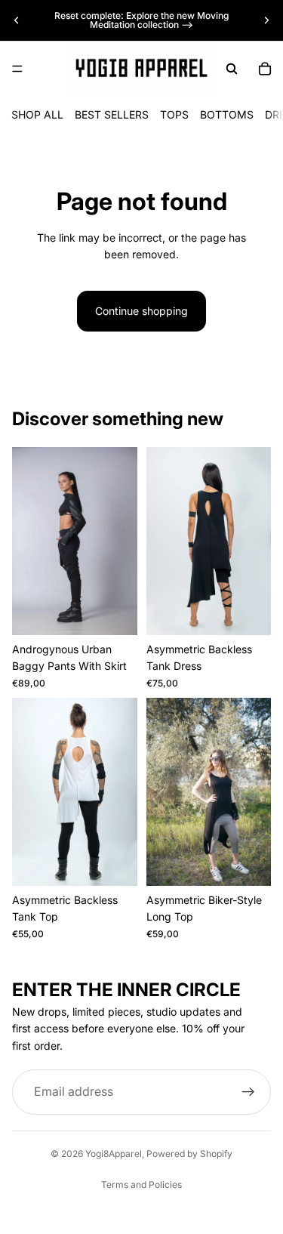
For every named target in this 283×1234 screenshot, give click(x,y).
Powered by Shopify (189, 1153)
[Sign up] (248, 1092)
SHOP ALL (37, 114)
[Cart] (264, 68)
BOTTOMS (227, 114)
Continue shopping (141, 310)
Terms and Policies (141, 1184)
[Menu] (17, 68)
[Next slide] (266, 20)
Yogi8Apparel (113, 1153)
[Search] (231, 68)
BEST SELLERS (112, 114)
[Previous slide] (16, 20)
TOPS (174, 114)
